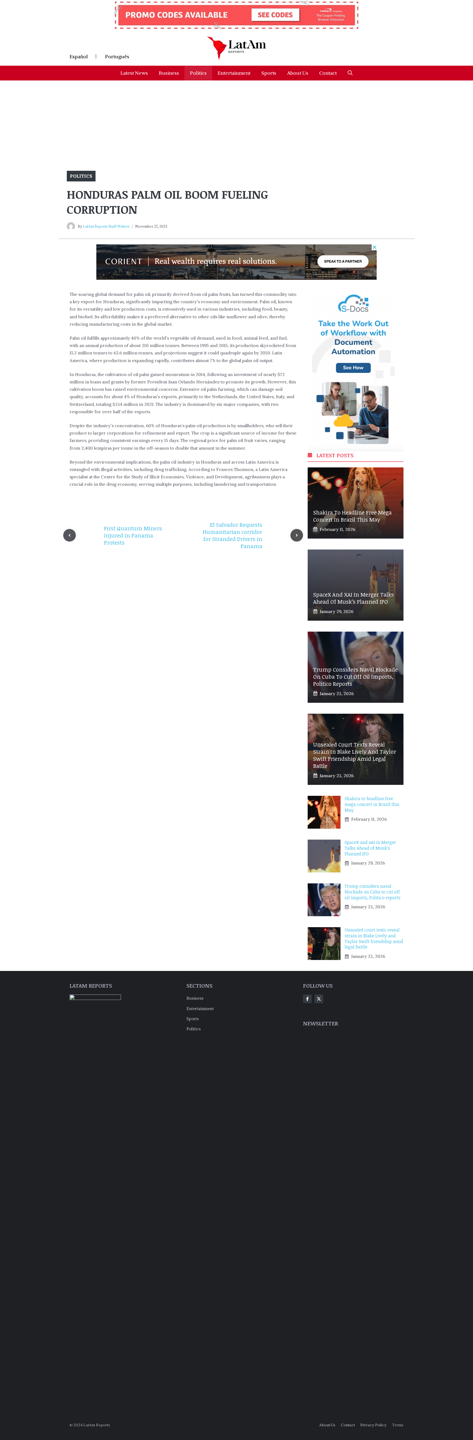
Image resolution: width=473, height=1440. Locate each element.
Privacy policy (373, 1424)
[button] (350, 73)
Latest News (134, 73)
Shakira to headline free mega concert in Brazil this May (352, 515)
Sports (268, 73)
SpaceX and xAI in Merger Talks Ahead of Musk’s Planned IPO (353, 598)
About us (327, 1424)
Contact (328, 73)
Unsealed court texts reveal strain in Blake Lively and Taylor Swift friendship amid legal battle (354, 755)
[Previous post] (69, 535)
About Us (297, 73)
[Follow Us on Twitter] (319, 998)
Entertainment (234, 73)
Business (169, 73)
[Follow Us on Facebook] (307, 998)
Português (117, 56)
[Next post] (297, 535)
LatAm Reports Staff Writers (106, 226)
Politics (198, 73)
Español (79, 56)
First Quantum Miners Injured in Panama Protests (133, 535)
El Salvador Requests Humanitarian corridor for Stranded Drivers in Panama (232, 535)
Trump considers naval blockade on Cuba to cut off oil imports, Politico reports (355, 676)
